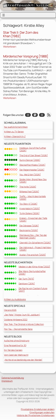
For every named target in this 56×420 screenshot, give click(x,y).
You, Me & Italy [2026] (30, 174)
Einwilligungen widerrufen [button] (42, 412)
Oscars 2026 (10, 309)
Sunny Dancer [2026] (29, 160)
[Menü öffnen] (3, 15)
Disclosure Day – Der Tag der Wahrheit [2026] (33, 236)
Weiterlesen (9, 46)
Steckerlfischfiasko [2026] (32, 164)
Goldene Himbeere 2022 (15, 319)
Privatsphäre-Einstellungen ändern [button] (37, 409)
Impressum (7, 380)
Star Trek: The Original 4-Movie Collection (24, 324)
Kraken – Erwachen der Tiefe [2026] (33, 219)
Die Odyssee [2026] (29, 225)
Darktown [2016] (27, 283)
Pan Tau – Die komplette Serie (18, 328)
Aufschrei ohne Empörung (16, 340)
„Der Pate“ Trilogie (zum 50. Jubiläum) (22, 314)
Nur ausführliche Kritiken (16, 126)
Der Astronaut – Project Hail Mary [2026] (35, 249)
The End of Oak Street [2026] (33, 155)
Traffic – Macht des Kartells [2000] (32, 197)
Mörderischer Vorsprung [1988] (25, 56)
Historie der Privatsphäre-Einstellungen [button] (35, 415)
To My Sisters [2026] (29, 213)
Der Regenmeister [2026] (31, 169)
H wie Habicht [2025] (29, 208)
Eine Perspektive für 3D (15, 345)
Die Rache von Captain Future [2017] (33, 289)
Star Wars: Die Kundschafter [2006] (32, 272)
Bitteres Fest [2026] (29, 191)
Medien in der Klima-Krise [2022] (34, 266)
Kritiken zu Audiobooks (15, 299)
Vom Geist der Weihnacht (16, 354)
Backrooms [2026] (28, 230)
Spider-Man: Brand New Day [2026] (33, 180)
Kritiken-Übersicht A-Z (15, 136)
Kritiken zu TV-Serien (14, 131)
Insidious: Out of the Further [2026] (32, 149)
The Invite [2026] (27, 186)
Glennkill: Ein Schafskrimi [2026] (35, 242)
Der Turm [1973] (26, 278)
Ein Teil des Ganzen (13, 350)
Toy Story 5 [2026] (28, 203)
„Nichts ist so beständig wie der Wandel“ (23, 359)
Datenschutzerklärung (13, 377)
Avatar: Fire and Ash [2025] (32, 254)
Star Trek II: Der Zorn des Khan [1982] (20, 34)
